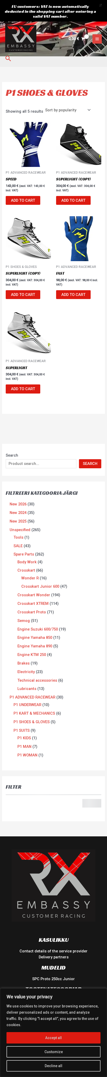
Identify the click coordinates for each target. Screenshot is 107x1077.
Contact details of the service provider (53, 951)
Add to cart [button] (23, 200)
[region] (53, 1032)
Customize (53, 1052)
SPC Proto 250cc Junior (53, 979)
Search (12, 455)
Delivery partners (54, 957)
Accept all (53, 1038)
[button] (8, 59)
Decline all (53, 1066)
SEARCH (90, 463)
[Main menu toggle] (97, 39)
